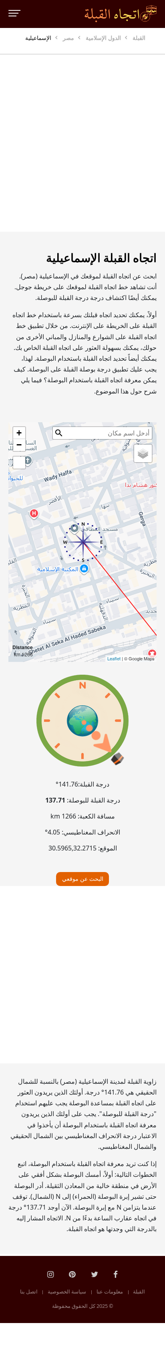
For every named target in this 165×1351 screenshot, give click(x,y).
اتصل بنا (29, 1291)
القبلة (139, 1291)
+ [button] (19, 433)
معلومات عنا (110, 1291)
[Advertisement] (82, 143)
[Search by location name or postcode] (59, 433)
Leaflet (114, 658)
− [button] (19, 445)
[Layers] (143, 453)
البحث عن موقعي (82, 878)
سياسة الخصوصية (67, 1291)
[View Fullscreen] (19, 463)
